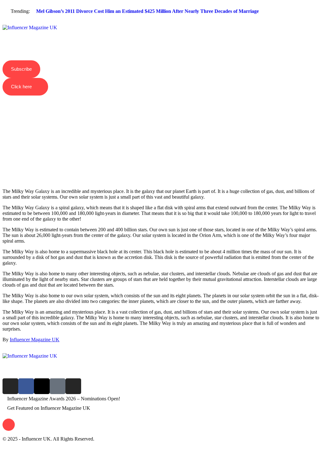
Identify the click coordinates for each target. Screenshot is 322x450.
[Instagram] (10, 386)
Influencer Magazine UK (34, 339)
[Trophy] (57, 386)
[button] (161, 22)
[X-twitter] (42, 386)
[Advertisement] (161, 131)
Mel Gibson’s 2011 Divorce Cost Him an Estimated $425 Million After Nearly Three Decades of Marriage (147, 11)
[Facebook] (26, 386)
